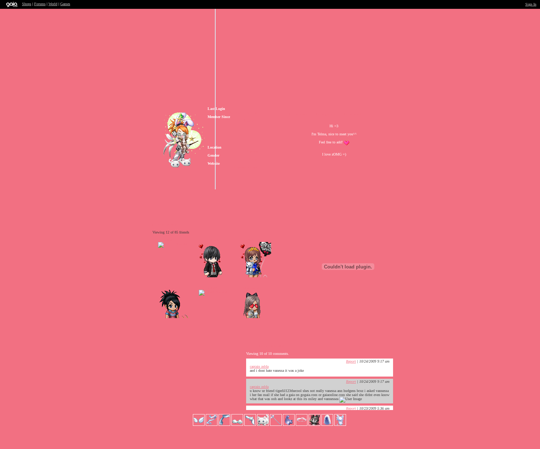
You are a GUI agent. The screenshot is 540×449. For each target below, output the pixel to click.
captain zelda (259, 366)
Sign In (530, 4)
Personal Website (246, 167)
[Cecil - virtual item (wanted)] (340, 425)
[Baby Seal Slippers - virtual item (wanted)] (237, 425)
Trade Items (323, 198)
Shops (26, 4)
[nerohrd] (213, 292)
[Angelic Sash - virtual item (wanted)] (212, 425)
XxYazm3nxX (253, 240)
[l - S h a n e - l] (213, 276)
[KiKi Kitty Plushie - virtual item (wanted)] (263, 425)
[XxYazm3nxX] (253, 276)
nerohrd (213, 288)
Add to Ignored (363, 198)
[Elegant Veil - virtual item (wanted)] (327, 425)
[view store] (352, 114)
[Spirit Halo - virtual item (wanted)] (302, 425)
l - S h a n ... (213, 240)
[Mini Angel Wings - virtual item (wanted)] (199, 425)
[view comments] (271, 346)
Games (65, 4)
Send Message (279, 198)
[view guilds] (325, 114)
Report (351, 361)
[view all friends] (164, 224)
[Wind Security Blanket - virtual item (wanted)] (289, 425)
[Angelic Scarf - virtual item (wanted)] (225, 425)
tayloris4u (172, 288)
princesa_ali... (253, 288)
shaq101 (173, 240)
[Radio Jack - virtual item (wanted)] (315, 425)
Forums (40, 4)
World (52, 4)
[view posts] (298, 114)
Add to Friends (235, 198)
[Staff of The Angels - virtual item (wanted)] (276, 425)
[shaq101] (173, 244)
